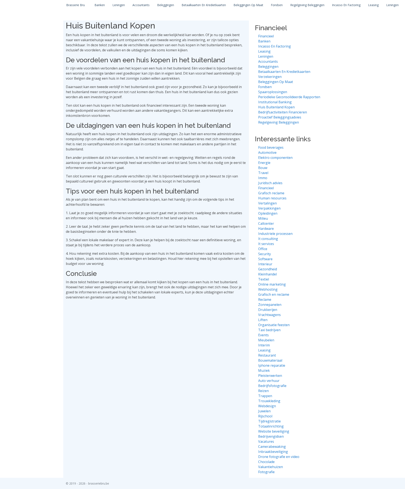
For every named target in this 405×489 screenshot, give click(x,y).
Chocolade (266, 461)
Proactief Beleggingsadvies (279, 117)
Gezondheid (267, 269)
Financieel (266, 36)
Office (262, 249)
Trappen (265, 396)
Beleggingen (165, 5)
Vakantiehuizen (270, 466)
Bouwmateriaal (270, 360)
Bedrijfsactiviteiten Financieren (282, 112)
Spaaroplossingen (272, 92)
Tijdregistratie (269, 421)
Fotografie (266, 472)
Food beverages (271, 147)
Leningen (118, 5)
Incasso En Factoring (346, 5)
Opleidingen (267, 213)
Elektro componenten (275, 157)
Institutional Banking (275, 102)
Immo (262, 178)
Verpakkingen (269, 208)
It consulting (268, 238)
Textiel (263, 279)
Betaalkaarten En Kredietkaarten (204, 5)
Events (263, 335)
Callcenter (266, 223)
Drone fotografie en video (278, 456)
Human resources (272, 198)
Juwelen (264, 411)
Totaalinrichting (271, 426)
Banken (99, 5)
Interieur (265, 264)
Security (264, 254)
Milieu (263, 218)
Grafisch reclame (271, 193)
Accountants (141, 5)
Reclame (264, 299)
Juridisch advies (270, 183)
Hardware (266, 228)
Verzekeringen (270, 76)
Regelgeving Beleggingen (307, 5)
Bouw (262, 167)
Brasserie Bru (75, 5)
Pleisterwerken (270, 375)
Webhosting (268, 289)
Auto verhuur (268, 380)
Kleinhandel (267, 274)
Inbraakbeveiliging (273, 451)
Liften (262, 319)
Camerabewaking (272, 446)
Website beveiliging (273, 431)
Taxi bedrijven (269, 330)
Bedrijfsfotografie (272, 385)
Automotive (267, 152)
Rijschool (265, 416)
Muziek (264, 370)
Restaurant (267, 355)
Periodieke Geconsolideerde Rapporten (289, 97)
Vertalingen (267, 203)
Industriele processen (275, 233)
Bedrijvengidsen (271, 436)
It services (266, 243)
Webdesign (267, 406)
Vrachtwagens (269, 314)
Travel (263, 172)
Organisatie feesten (274, 325)
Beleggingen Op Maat (248, 5)
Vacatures (266, 441)
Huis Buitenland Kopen (276, 107)
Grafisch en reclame (273, 294)
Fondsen (277, 5)
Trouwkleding (269, 401)
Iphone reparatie (271, 365)
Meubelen (266, 340)
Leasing (373, 5)
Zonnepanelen (269, 304)
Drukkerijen (267, 309)
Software (265, 259)
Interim (264, 345)
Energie (264, 162)
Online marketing (272, 284)
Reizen (263, 390)
